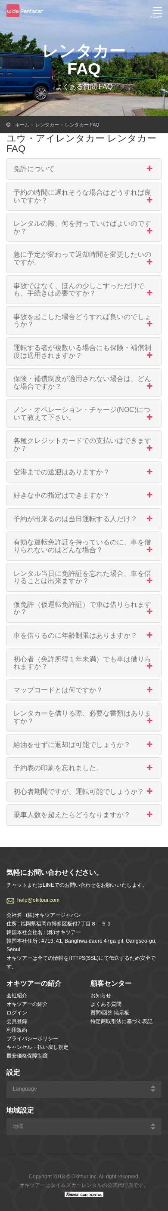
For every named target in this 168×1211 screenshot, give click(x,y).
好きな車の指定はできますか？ (61, 495)
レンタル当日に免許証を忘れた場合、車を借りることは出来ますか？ (82, 577)
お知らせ (100, 996)
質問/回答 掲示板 (109, 1013)
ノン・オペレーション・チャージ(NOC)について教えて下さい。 (81, 413)
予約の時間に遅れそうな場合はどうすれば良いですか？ (82, 196)
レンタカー (47, 124)
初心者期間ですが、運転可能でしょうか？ (78, 791)
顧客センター (111, 983)
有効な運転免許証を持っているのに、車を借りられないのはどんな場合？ (82, 545)
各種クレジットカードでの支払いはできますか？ (82, 444)
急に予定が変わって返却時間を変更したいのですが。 (82, 258)
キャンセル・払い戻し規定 (37, 1047)
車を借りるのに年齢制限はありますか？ (75, 635)
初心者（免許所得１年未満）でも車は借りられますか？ (82, 662)
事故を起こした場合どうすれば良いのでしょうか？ (82, 320)
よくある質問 (105, 1004)
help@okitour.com (38, 900)
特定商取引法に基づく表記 (121, 1021)
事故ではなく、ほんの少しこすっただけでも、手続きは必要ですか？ (78, 289)
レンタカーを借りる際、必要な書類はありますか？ (82, 717)
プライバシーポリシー (32, 1039)
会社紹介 (16, 996)
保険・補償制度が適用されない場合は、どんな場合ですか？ (82, 382)
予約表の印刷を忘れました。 (58, 767)
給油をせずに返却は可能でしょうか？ (72, 744)
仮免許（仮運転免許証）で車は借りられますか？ (82, 608)
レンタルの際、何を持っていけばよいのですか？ (82, 227)
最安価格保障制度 (27, 1056)
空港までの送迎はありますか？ (61, 472)
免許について (34, 168)
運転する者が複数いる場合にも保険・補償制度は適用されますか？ (82, 351)
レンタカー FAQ (82, 124)
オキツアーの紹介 (27, 1004)
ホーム (22, 124)
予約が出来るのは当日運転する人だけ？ (75, 519)
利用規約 (16, 1030)
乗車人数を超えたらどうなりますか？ (72, 814)
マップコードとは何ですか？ (58, 690)
